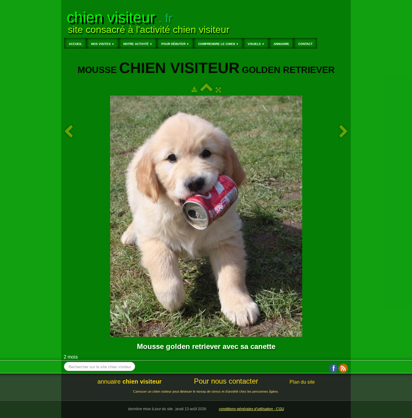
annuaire (129, 381)
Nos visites (102, 44)
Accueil (75, 44)
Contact (305, 44)
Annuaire (281, 44)
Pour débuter (175, 44)
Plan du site (302, 382)
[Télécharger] (194, 89)
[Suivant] (343, 131)
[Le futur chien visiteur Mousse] (206, 216)
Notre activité (137, 44)
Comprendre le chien (218, 44)
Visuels (256, 44)
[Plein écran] (218, 89)
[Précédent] (68, 131)
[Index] (206, 89)
